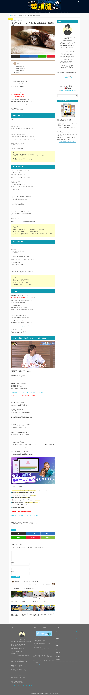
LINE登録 (44, 12)
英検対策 (58, 656)
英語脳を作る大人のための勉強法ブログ (44, 693)
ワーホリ (58, 634)
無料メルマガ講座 (38, 12)
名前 (12, 562)
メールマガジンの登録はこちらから (20, 325)
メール (13, 566)
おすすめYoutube (51, 12)
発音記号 (58, 652)
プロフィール (68, 77)
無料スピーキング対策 (28, 12)
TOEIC (57, 631)
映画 (57, 642)
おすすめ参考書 (59, 12)
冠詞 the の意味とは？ (20, 68)
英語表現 (58, 659)
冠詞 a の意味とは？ (19, 70)
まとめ (16, 72)
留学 (57, 649)
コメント (13, 549)
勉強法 (57, 638)
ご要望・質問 (66, 12)
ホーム (22, 12)
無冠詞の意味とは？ (19, 66)
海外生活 (58, 645)
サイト (12, 571)
